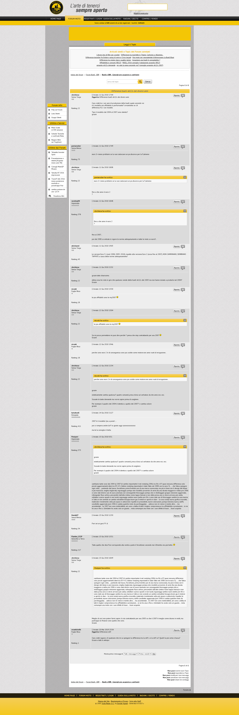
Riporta (176, 95)
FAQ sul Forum (56, 110)
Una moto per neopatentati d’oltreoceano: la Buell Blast (153, 57)
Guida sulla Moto (112, 18)
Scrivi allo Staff (135, 701)
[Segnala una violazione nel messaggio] (183, 96)
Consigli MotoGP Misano (57, 168)
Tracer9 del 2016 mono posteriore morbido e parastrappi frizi (58, 182)
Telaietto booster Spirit (57, 153)
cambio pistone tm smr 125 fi (58, 190)
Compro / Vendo (150, 18)
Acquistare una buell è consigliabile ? (146, 60)
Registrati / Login (93, 18)
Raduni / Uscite (130, 18)
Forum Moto (74, 18)
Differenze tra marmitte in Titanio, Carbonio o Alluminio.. (142, 55)
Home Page (55, 18)
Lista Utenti (55, 113)
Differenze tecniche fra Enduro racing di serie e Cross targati (108, 57)
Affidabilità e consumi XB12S (110, 63)
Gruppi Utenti (56, 117)
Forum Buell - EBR (92, 75)
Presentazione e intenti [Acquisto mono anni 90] (57, 160)
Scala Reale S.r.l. (108, 703)
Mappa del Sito (104, 701)
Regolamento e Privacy (119, 701)
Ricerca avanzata (141, 13)
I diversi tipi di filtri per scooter (108, 55)
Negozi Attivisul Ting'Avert (56, 141)
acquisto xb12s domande (106, 65)
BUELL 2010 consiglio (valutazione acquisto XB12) (141, 63)
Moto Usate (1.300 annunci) (57, 129)
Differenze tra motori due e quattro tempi (115, 60)
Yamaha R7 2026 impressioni (57, 174)
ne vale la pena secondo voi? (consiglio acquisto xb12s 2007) (140, 65)
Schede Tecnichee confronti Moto (57, 135)
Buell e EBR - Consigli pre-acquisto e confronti (120, 75)
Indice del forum (77, 75)
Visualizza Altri (58, 196)
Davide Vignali (122, 703)
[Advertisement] (130, 33)
